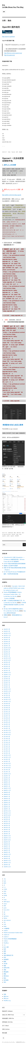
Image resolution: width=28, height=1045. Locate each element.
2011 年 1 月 (7, 771)
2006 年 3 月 (7, 852)
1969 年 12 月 (7, 866)
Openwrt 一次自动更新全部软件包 (13, 159)
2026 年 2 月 (7, 631)
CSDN (5, 889)
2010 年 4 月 (7, 778)
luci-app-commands (6, 534)
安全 (5, 957)
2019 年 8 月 (7, 681)
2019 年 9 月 (7, 679)
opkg (17, 534)
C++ (5, 887)
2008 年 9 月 (7, 792)
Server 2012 (6, 910)
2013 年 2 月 (7, 751)
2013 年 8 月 (7, 738)
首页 (3, 1007)
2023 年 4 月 (7, 662)
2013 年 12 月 (7, 730)
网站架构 (6, 972)
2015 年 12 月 (7, 699)
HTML (5, 895)
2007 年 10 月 (7, 815)
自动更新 (17, 535)
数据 (5, 961)
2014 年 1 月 (7, 728)
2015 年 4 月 (7, 712)
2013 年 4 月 (7, 747)
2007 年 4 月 (7, 827)
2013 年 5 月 (7, 745)
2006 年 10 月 (7, 840)
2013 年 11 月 (7, 732)
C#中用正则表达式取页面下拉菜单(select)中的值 (15, 604)
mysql (5, 903)
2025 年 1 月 (7, 645)
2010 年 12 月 (7, 774)
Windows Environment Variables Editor (13, 932)
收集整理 (6, 959)
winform (6, 941)
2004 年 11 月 (7, 862)
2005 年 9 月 (7, 856)
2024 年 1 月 (7, 656)
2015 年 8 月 (7, 705)
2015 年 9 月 (7, 703)
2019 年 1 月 (7, 687)
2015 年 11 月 (7, 701)
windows (6, 930)
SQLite (5, 918)
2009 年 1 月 (7, 786)
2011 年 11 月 (7, 765)
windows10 (6, 934)
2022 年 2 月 (7, 668)
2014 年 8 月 (7, 714)
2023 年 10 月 (7, 660)
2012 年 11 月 (7, 757)
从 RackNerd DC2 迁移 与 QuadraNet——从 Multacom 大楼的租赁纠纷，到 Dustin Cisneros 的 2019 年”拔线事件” (14, 559)
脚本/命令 (19, 532)
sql (4, 912)
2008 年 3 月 (7, 804)
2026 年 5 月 (7, 629)
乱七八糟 (6, 947)
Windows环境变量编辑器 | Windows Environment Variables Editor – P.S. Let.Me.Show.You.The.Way (13, 594)
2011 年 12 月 (7, 763)
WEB (5, 926)
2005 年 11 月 (7, 854)
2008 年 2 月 (7, 807)
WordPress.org (7, 1000)
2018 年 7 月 (7, 693)
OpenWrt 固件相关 (11, 26)
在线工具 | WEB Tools (8, 1015)
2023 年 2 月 (7, 666)
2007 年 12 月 (7, 811)
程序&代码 (10, 532)
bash (5, 881)
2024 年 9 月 (7, 650)
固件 (17, 152)
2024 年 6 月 (7, 652)
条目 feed (6, 996)
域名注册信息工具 (8, 955)
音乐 (5, 982)
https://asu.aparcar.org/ (9, 55)
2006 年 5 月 (7, 850)
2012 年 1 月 (7, 761)
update (8, 535)
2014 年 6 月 (7, 718)
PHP (5, 905)
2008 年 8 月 (7, 794)
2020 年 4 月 (7, 676)
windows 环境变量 (9, 598)
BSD (5, 883)
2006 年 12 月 (7, 835)
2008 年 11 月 (7, 790)
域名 (5, 953)
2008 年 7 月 (7, 796)
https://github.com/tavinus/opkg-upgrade (11, 195)
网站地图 (4, 1033)
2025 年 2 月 (7, 643)
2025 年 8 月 (7, 637)
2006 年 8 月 (7, 844)
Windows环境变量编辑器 (10, 939)
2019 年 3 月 (7, 685)
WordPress (6, 943)
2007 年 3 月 (7, 829)
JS (4, 897)
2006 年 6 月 (7, 848)
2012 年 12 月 (7, 755)
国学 (5, 951)
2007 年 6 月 (7, 823)
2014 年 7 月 (7, 716)
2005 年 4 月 (7, 858)
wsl (4, 945)
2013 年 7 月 (7, 740)
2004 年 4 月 (7, 864)
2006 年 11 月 (7, 838)
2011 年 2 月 (7, 769)
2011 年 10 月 (7, 767)
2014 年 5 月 (7, 720)
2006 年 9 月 (7, 842)
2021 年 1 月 (7, 670)
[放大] (24, 516)
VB (4, 922)
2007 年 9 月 (7, 817)
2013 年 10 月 (7, 734)
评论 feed (6, 998)
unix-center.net (7, 920)
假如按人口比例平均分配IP (11, 565)
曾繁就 (5, 615)
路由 (9, 152)
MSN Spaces (7, 901)
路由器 (20, 152)
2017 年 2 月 (7, 695)
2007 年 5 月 (7, 825)
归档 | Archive (5, 1029)
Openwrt (13, 152)
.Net (5, 879)
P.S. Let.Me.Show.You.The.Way (13, 6)
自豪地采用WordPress (20, 1042)
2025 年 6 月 (7, 641)
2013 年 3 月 (7, 749)
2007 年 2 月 (7, 831)
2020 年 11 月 (7, 674)
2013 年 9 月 (7, 736)
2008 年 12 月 (7, 788)
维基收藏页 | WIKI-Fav (8, 1018)
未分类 (5, 963)
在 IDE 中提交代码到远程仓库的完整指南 (14, 563)
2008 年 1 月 (7, 809)
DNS (5, 891)
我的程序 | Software (7, 1011)
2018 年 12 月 (7, 689)
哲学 (5, 949)
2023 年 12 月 (7, 658)
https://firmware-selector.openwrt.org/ (13, 53)
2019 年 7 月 (7, 683)
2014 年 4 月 (7, 722)
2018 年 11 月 (7, 691)
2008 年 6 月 (7, 798)
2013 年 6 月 (7, 743)
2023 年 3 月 (7, 664)
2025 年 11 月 (7, 635)
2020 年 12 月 (7, 672)
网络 (15, 532)
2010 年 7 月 (7, 776)
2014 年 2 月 (7, 726)
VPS (5, 924)
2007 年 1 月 (7, 833)
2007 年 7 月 (7, 821)
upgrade (12, 535)
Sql (4, 914)
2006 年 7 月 (7, 846)
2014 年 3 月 (7, 724)
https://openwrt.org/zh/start (8, 36)
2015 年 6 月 (7, 707)
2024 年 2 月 (7, 654)
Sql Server (6, 916)
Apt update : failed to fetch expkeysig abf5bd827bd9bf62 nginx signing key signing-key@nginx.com (14, 588)
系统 (5, 969)
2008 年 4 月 (7, 802)
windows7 (6, 936)
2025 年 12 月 (7, 633)
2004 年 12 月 (7, 860)
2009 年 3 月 (7, 782)
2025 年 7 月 (7, 639)
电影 (5, 965)
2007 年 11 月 (7, 813)
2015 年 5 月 (7, 709)
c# (4, 885)
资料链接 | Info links (7, 1022)
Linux (5, 899)
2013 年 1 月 (7, 753)
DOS (5, 893)
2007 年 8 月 (7, 819)
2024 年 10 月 (7, 648)
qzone (5, 908)
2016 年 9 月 (7, 697)
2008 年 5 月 (7, 800)
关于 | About (5, 1025)
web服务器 (6, 928)
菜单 (4, 11)
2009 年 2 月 (7, 784)
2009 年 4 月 (7, 780)
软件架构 (6, 980)
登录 (5, 994)
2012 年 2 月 (7, 759)
